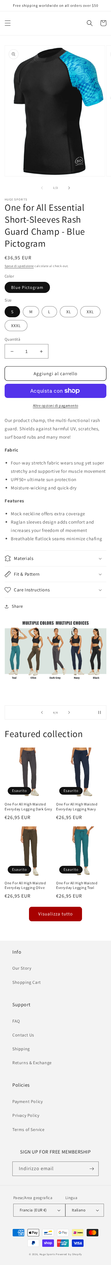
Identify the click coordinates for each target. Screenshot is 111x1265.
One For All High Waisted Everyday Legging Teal (76, 885)
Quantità (12, 339)
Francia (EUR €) (33, 1210)
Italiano (78, 1210)
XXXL (16, 325)
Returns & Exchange (32, 1062)
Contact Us (23, 1035)
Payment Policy (27, 1101)
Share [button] (17, 606)
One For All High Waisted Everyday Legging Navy (76, 806)
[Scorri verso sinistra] (42, 188)
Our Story (21, 968)
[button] (7, 23)
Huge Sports (47, 1254)
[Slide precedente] (42, 712)
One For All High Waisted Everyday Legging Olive (25, 885)
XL (68, 311)
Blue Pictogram (27, 287)
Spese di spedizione (19, 266)
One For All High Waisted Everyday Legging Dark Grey (28, 806)
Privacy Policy (25, 1115)
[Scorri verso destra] (69, 188)
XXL (90, 311)
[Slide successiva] (69, 712)
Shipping (21, 1049)
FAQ (16, 1021)
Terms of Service (28, 1129)
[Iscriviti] (91, 1169)
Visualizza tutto (55, 914)
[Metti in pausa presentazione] (99, 712)
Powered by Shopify (69, 1254)
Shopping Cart (26, 982)
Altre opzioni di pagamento (55, 405)
